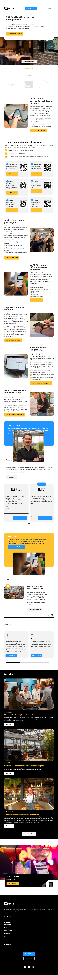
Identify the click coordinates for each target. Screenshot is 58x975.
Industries (7, 922)
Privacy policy (8, 916)
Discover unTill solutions (16, 547)
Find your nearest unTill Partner (15, 414)
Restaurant (7, 924)
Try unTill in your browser (38, 130)
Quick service (8, 930)
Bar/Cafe (7, 933)
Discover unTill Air (36, 300)
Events (6, 939)
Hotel (5, 927)
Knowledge (49, 2)
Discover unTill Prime (12, 257)
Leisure (6, 936)
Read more (28, 68)
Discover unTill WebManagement (40, 383)
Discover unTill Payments (13, 340)
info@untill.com (11, 879)
